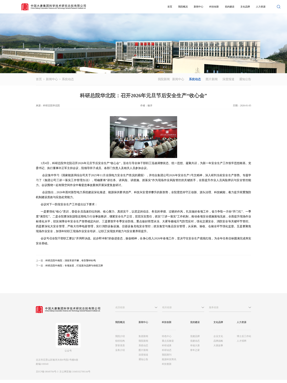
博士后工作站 (244, 336)
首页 (169, 6)
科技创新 (214, 6)
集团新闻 (143, 336)
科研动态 (166, 350)
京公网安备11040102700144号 (74, 371)
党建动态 (195, 341)
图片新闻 (212, 79)
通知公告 (245, 79)
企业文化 (218, 336)
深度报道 (228, 79)
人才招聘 (241, 341)
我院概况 (183, 6)
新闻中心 (198, 6)
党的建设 (229, 6)
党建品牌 (195, 336)
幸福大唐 (195, 345)
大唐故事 (218, 345)
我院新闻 (164, 79)
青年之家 (195, 350)
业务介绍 (120, 350)
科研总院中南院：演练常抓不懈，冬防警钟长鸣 (70, 260)
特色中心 (166, 336)
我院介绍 (120, 336)
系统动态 (68, 79)
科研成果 (166, 345)
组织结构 (120, 341)
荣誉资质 (120, 345)
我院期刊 (166, 354)
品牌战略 (218, 341)
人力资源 (260, 6)
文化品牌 (245, 6)
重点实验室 (168, 341)
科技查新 (166, 364)
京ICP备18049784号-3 (47, 371)
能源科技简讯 (169, 359)
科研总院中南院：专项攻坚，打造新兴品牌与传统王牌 (74, 265)
